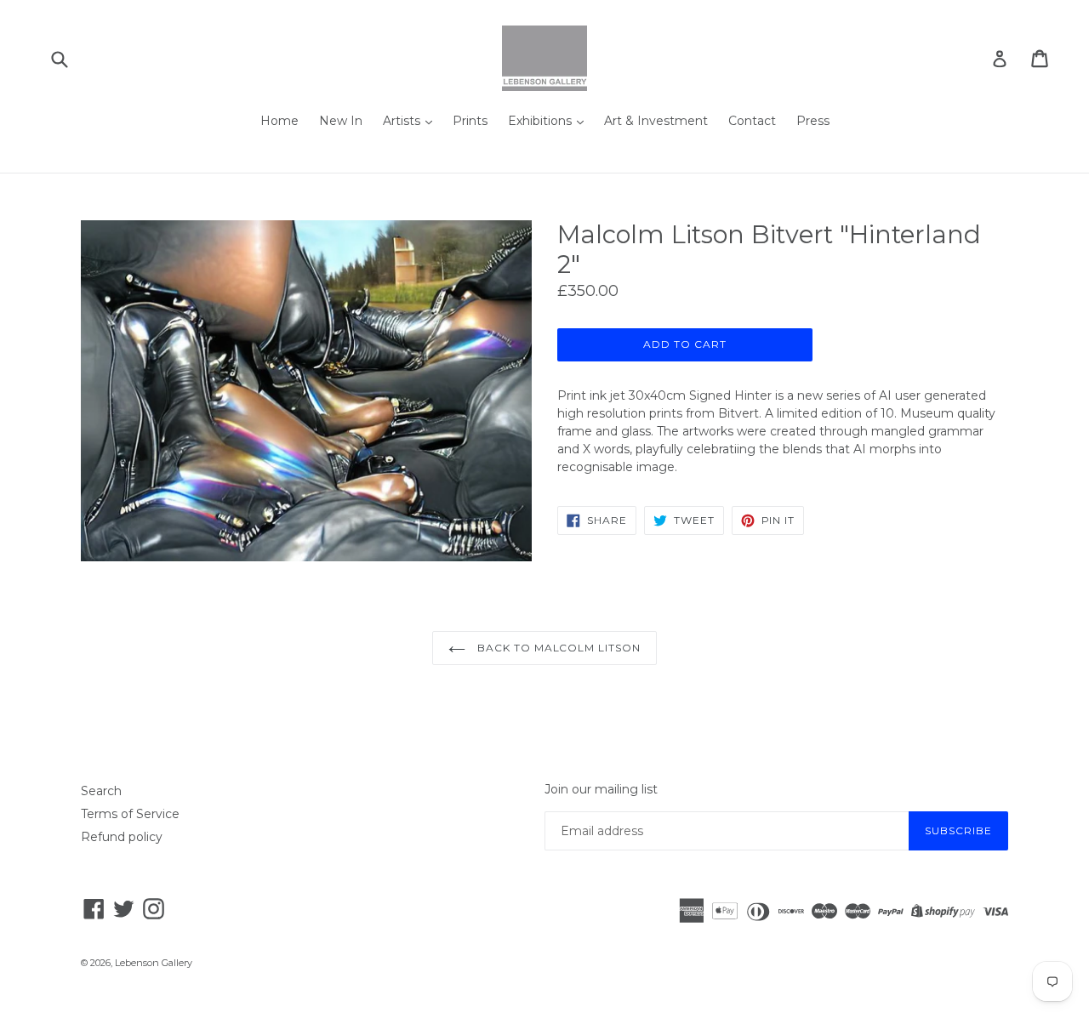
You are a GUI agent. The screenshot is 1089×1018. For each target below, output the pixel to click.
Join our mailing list (601, 789)
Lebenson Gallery (153, 963)
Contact (752, 120)
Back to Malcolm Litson (557, 647)
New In (340, 120)
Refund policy (121, 837)
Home (279, 120)
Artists (403, 120)
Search (101, 791)
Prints (470, 120)
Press (813, 120)
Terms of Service (130, 814)
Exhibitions (541, 120)
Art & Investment (656, 120)
